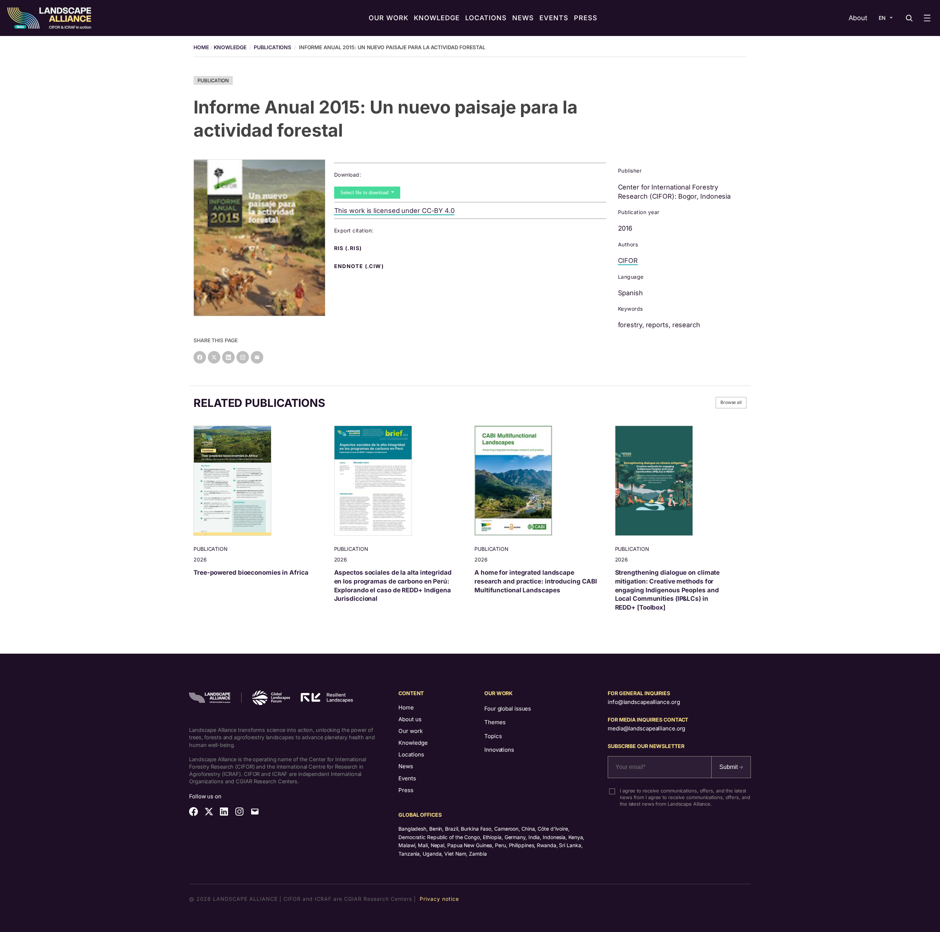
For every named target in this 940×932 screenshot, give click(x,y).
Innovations (499, 749)
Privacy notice (439, 899)
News (405, 766)
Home (406, 707)
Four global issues (507, 708)
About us (410, 719)
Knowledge (230, 47)
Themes (494, 722)
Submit (729, 767)
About (858, 18)
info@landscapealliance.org (644, 701)
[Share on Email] (257, 357)
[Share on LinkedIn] (228, 357)
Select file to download (365, 192)
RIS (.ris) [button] (349, 248)
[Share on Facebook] (200, 357)
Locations (411, 754)
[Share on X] (214, 357)
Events (407, 778)
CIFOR (628, 260)
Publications (272, 47)
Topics (493, 736)
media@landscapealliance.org (646, 728)
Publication (213, 80)
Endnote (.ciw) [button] (360, 266)
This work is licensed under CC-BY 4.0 (394, 210)
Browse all (731, 402)
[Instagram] (242, 357)
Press (405, 790)
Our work (410, 730)
